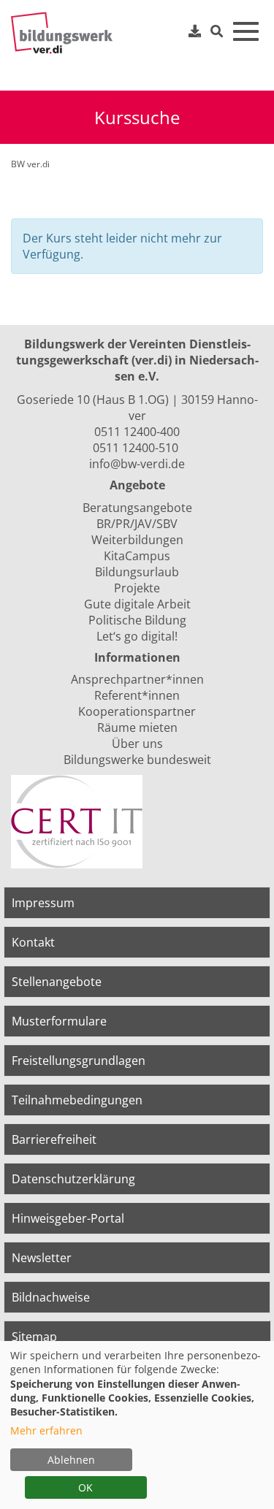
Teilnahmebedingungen (77, 1100)
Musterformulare (59, 1021)
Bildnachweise (51, 1297)
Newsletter (42, 1258)
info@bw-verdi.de (137, 464)
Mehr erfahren (46, 1430)
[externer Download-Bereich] (195, 30)
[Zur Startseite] (66, 32)
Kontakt (33, 942)
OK (85, 1487)
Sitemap (34, 1337)
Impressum (43, 903)
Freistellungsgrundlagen (78, 1061)
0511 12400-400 (137, 432)
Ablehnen (71, 1460)
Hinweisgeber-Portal (68, 1218)
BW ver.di (30, 164)
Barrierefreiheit (54, 1139)
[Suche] (217, 32)
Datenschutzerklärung (73, 1179)
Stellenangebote (57, 982)
